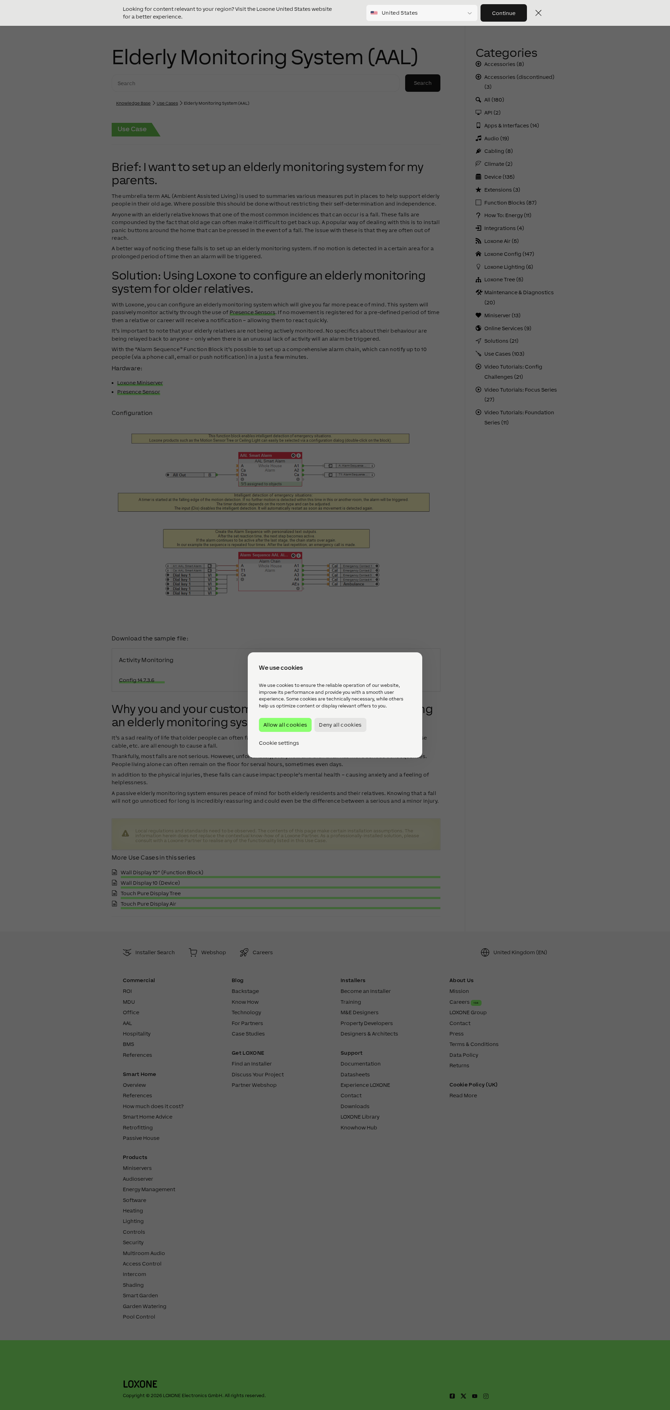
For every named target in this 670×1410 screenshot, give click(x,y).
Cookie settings (279, 743)
